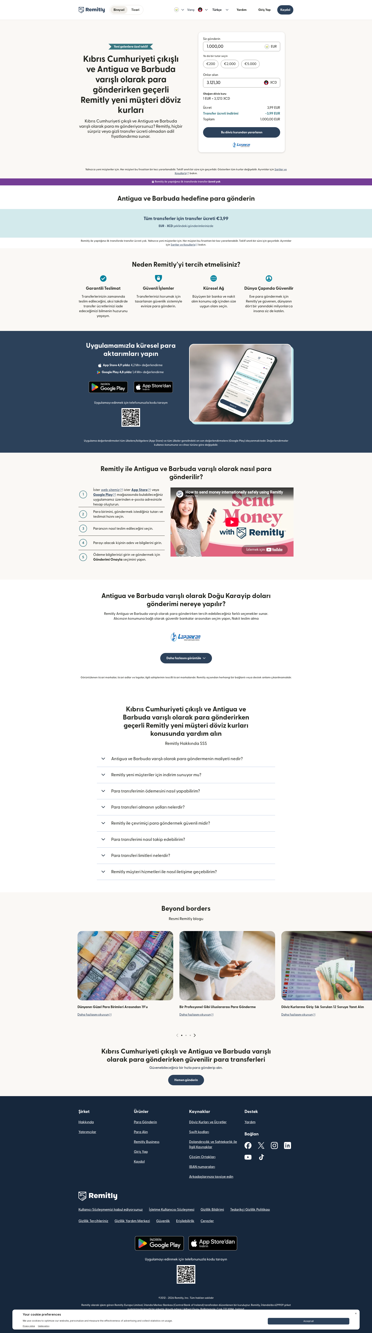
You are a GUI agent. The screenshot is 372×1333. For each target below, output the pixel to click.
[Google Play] (108, 387)
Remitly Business (146, 1142)
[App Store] (153, 387)
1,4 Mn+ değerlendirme (133, 373)
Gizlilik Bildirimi (212, 1209)
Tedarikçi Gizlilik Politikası (250, 1209)
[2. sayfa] (186, 1035)
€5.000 (250, 64)
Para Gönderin (145, 1122)
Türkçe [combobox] (217, 9)
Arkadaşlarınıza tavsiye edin (211, 1176)
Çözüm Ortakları (202, 1157)
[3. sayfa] (190, 1035)
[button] (179, 9)
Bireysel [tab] (119, 9)
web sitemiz (112, 490)
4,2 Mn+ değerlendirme (133, 366)
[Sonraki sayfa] (194, 1035)
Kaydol (285, 9)
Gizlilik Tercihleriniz (93, 1221)
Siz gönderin (211, 38)
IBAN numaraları (202, 1167)
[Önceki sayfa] (177, 1035)
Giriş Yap (264, 9)
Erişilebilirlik (185, 1221)
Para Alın (141, 1132)
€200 (210, 64)
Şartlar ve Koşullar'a (184, 244)
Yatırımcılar (87, 1132)
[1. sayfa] (182, 1035)
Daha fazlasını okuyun (95, 1014)
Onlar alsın (210, 74)
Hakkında (86, 1122)
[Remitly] (92, 10)
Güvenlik (163, 1221)
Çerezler (207, 1221)
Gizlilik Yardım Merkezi (132, 1221)
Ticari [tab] (135, 9)
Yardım (242, 9)
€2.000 (230, 64)
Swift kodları (199, 1132)
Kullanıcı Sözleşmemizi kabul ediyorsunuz (110, 1209)
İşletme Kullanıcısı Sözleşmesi (171, 1209)
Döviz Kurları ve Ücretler (208, 1122)
